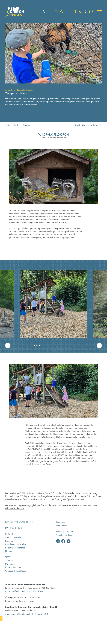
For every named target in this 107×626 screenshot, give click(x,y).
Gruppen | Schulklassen (16, 570)
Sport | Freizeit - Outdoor (18, 125)
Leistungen (9, 541)
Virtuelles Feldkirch (64, 534)
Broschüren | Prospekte (15, 544)
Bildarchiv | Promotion (15, 547)
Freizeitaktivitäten (25, 89)
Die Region (10, 564)
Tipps (7, 557)
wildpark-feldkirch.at (14, 508)
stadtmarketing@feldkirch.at (17, 613)
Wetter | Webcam (64, 531)
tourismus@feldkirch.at (15, 591)
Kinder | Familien (13, 567)
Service (9, 534)
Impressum (60, 522)
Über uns (9, 551)
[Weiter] (99, 345)
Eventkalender (13, 528)
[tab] (32, 345)
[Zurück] (7, 345)
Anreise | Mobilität (13, 537)
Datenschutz (61, 525)
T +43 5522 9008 (35, 591)
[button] (99, 11)
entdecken (10, 89)
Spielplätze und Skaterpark (87, 125)
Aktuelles (9, 560)
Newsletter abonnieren (19, 522)
